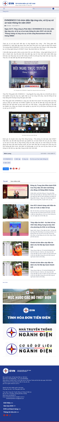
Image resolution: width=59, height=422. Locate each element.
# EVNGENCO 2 (8, 159)
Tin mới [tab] (5, 181)
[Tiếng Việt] (19, 3)
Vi (53, 8)
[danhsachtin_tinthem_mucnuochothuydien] (29, 296)
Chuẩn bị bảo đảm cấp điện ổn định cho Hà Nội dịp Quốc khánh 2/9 (42, 245)
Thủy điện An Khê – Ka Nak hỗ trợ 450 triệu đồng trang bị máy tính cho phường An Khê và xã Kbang (42, 225)
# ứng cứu (25, 159)
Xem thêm (5, 282)
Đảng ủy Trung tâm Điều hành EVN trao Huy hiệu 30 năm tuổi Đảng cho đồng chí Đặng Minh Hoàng (43, 187)
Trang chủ (5, 11)
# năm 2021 (6, 162)
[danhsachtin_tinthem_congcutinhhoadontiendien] (29, 314)
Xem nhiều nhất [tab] (15, 181)
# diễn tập (17, 159)
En (55, 8)
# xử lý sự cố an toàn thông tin (39, 159)
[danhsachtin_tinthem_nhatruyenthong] (29, 332)
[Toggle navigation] (4, 8)
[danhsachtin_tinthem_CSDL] (29, 349)
